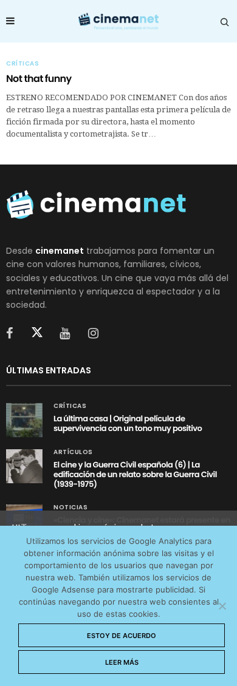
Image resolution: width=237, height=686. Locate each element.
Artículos (73, 452)
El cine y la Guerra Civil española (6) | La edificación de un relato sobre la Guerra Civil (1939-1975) (135, 474)
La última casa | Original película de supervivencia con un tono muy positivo (127, 423)
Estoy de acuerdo (121, 635)
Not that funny (39, 79)
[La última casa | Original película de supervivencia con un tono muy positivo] (24, 420)
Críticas (22, 64)
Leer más (122, 662)
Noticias (70, 507)
